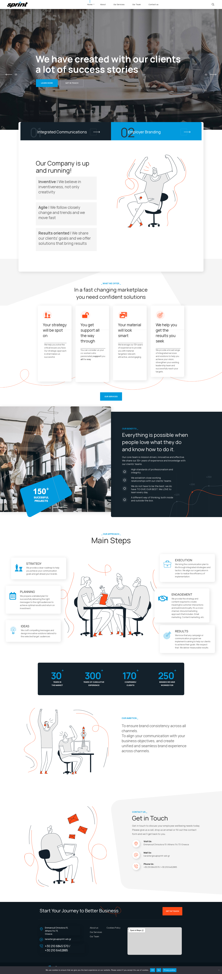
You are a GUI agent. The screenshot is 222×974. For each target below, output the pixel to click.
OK (152, 970)
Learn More (47, 83)
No (159, 970)
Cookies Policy (113, 927)
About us (94, 927)
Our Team (94, 936)
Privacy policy (169, 970)
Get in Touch (71, 83)
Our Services (96, 932)
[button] (213, 4)
